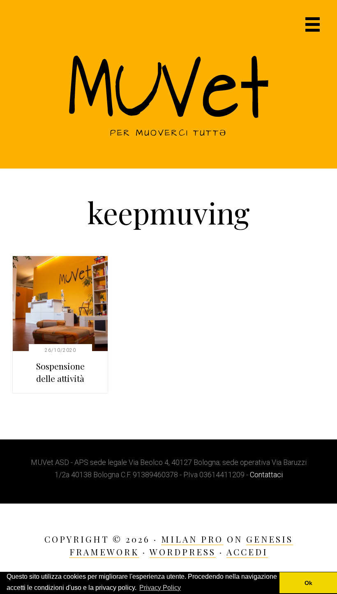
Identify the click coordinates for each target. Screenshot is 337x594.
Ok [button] (308, 583)
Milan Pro (192, 539)
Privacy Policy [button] (160, 587)
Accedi (247, 551)
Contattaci (266, 474)
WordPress (183, 551)
